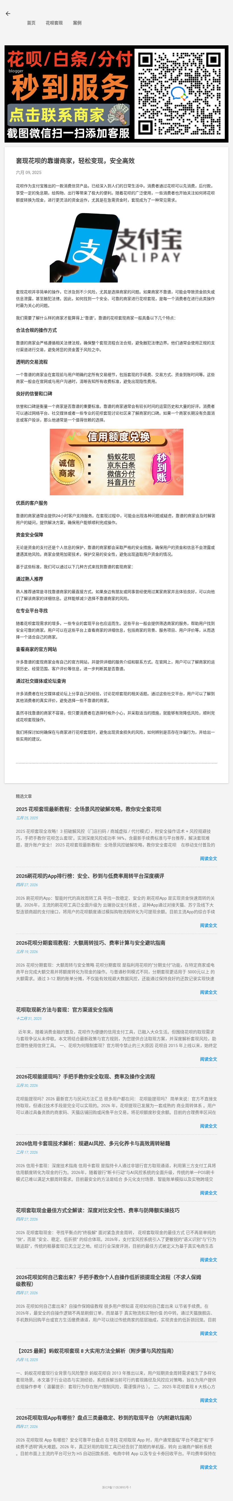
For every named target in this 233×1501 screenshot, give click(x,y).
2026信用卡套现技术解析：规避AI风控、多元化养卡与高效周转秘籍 (93, 1144)
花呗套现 (54, 23)
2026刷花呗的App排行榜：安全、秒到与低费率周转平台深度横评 (90, 876)
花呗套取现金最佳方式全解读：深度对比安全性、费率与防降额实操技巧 (98, 1210)
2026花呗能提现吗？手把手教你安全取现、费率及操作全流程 (85, 1077)
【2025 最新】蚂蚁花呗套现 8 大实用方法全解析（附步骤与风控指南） (96, 1351)
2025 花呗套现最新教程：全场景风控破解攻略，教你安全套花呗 (88, 809)
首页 (31, 23)
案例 (77, 23)
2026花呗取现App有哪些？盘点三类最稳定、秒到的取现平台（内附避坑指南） (105, 1418)
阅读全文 (208, 858)
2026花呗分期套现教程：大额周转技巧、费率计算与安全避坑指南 (90, 943)
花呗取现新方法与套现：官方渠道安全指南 (64, 1010)
